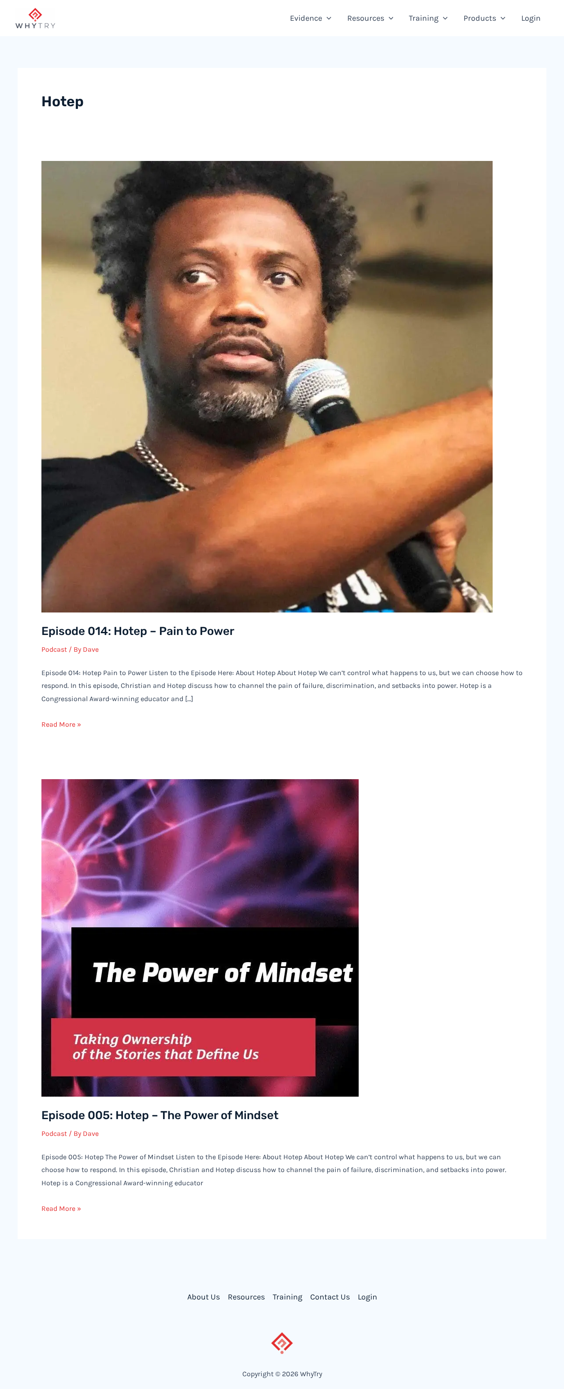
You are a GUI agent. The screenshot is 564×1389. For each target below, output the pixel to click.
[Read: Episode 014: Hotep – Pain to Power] (267, 386)
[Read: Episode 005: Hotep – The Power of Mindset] (200, 937)
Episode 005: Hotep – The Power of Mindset (159, 1115)
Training (287, 1297)
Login (367, 1297)
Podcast (54, 649)
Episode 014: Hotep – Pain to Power (137, 631)
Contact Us (330, 1297)
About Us (203, 1297)
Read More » (61, 724)
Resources (246, 1297)
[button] (326, 18)
